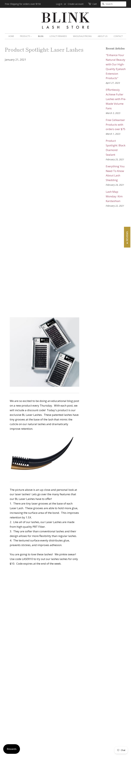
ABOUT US (103, 36)
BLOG (40, 36)
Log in (59, 3)
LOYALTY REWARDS (58, 36)
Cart (94, 3)
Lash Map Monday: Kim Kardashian (114, 196)
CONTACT (118, 36)
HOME (11, 36)
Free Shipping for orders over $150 (23, 3)
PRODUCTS (25, 36)
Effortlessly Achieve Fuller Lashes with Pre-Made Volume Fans (116, 99)
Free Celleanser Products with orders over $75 (115, 124)
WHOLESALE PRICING (82, 36)
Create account (76, 3)
